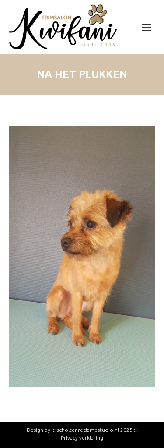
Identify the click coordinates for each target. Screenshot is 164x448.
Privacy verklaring (82, 438)
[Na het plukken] (82, 256)
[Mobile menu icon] (146, 27)
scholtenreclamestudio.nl (88, 430)
